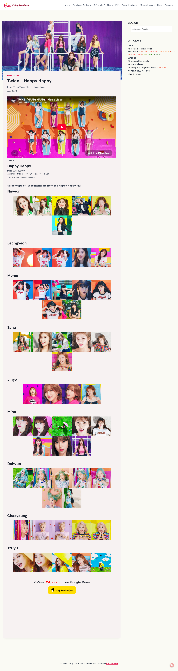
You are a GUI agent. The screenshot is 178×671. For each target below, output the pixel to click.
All (129, 48)
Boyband (146, 67)
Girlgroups (133, 61)
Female (134, 48)
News (159, 5)
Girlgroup (135, 67)
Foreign (148, 48)
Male (142, 48)
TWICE (10, 160)
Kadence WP (112, 663)
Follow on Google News (62, 582)
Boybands (144, 61)
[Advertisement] (61, 615)
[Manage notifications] (172, 665)
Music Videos (13, 76)
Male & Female (135, 74)
